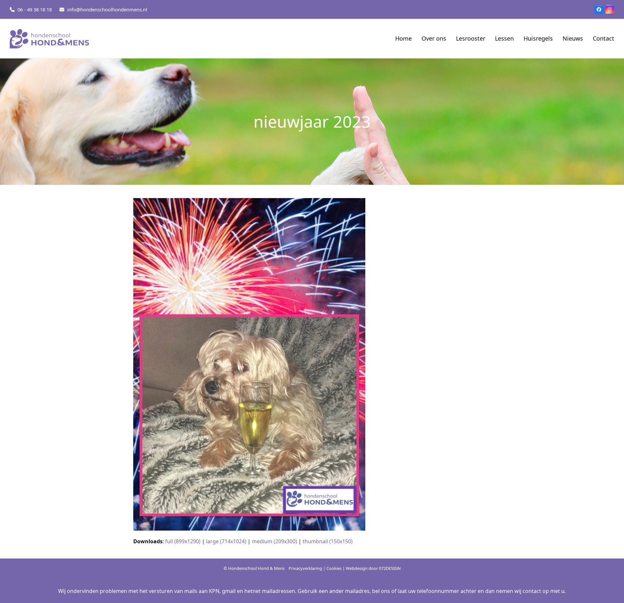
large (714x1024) (226, 541)
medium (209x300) (274, 541)
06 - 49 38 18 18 (35, 9)
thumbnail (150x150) (328, 541)
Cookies (334, 568)
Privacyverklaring (305, 568)
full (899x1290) (183, 541)
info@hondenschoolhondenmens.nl (107, 9)
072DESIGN (390, 568)
